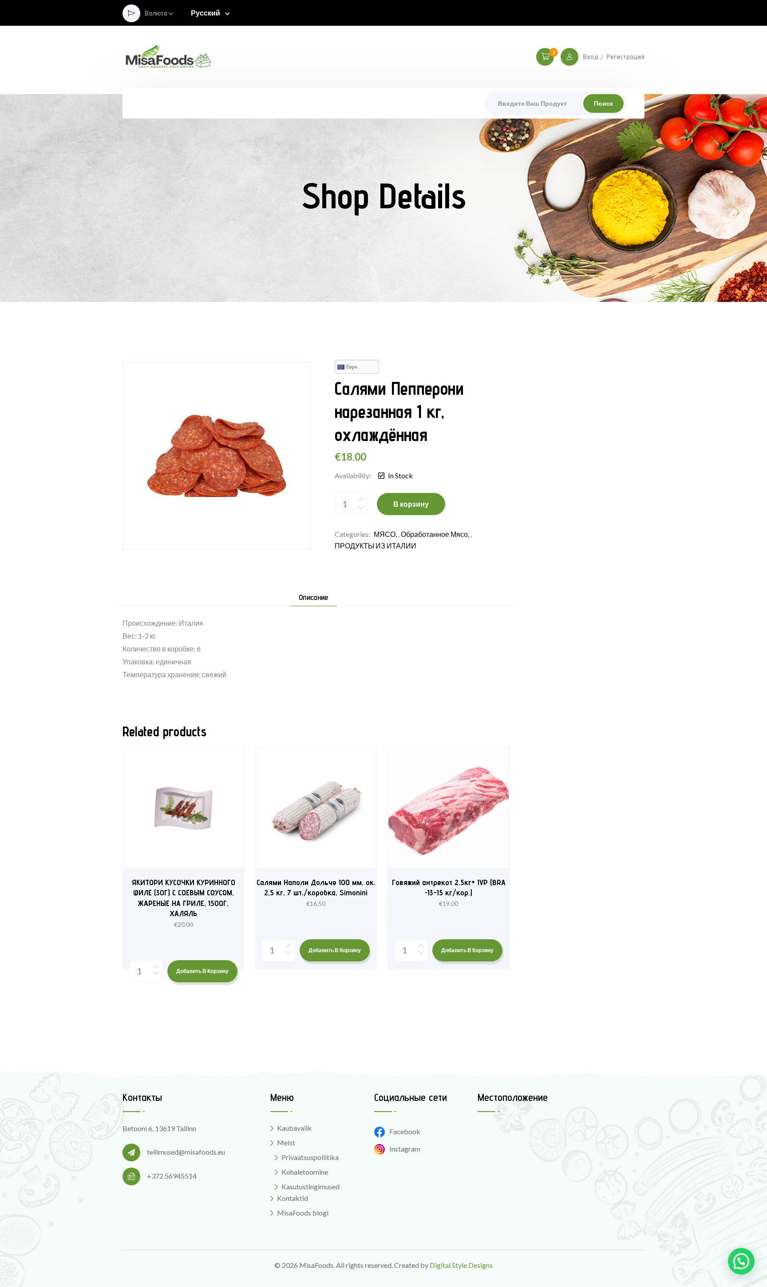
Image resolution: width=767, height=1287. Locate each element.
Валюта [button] (156, 13)
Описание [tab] (313, 597)
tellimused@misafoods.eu (186, 1152)
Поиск (603, 103)
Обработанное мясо (434, 534)
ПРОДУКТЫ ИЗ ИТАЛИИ (375, 545)
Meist (286, 1142)
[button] (741, 1261)
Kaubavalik (294, 1128)
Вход (590, 56)
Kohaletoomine (304, 1172)
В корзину (411, 504)
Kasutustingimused (310, 1186)
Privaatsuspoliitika (310, 1157)
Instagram (404, 1148)
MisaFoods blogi (302, 1212)
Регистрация (625, 56)
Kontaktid (292, 1198)
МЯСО (384, 534)
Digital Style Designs (461, 1265)
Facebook (404, 1131)
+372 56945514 (172, 1176)
